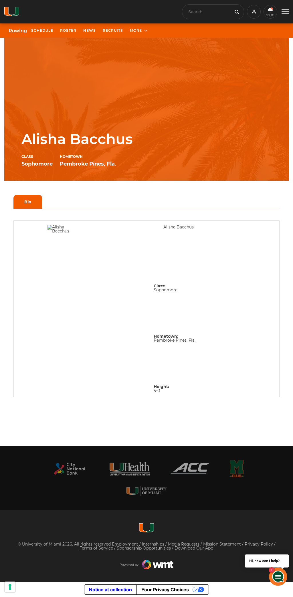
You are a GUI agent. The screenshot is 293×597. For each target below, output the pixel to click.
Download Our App (194, 548)
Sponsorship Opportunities (144, 548)
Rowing (18, 31)
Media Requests (184, 544)
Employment (125, 544)
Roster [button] (68, 30)
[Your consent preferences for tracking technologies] (10, 587)
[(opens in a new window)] (70, 468)
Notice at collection (110, 589)
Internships (153, 544)
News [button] (89, 30)
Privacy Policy (259, 544)
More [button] (136, 30)
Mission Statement (222, 544)
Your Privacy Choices (165, 589)
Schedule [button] (42, 30)
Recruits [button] (113, 30)
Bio (27, 201)
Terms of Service (97, 548)
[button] (285, 11)
